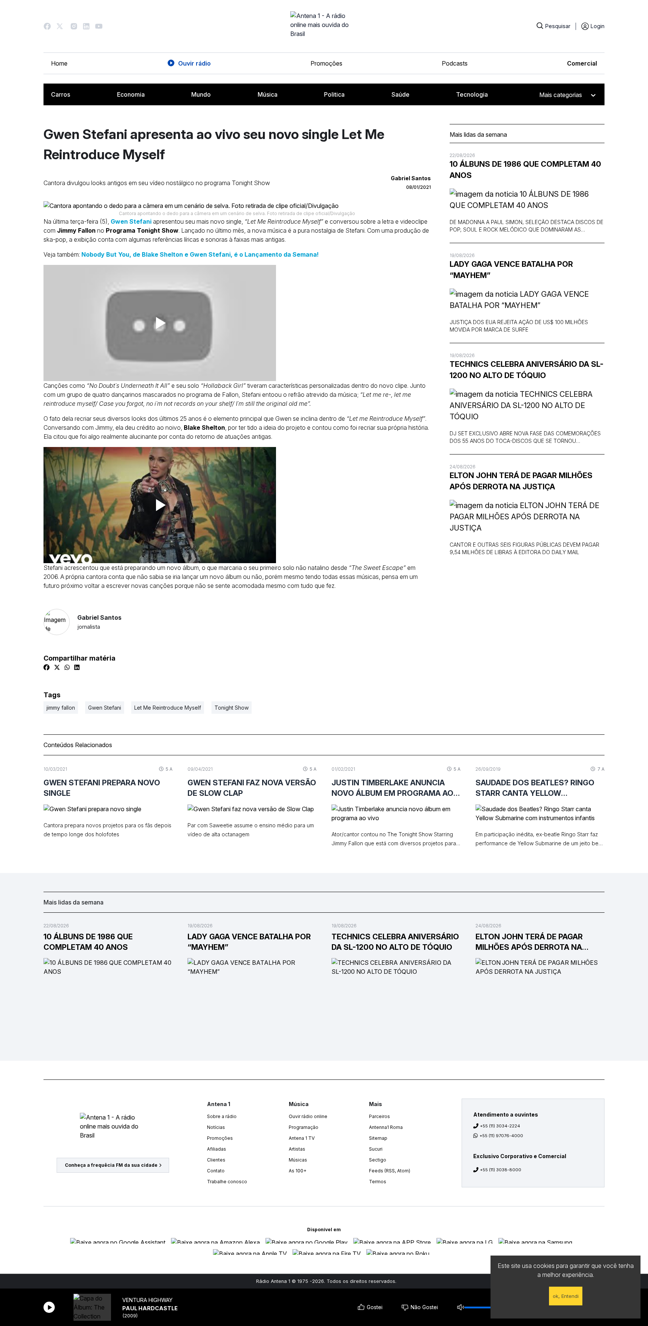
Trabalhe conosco (227, 1181)
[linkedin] (77, 667)
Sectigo (377, 1160)
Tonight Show (231, 707)
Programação (303, 1127)
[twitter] (57, 667)
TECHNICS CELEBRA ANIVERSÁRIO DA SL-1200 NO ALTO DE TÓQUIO (526, 370)
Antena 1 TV (302, 1138)
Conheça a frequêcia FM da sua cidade (111, 1165)
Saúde (401, 94)
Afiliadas (216, 1149)
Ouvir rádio (194, 63)
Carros (60, 94)
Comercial (582, 63)
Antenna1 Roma (386, 1127)
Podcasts (455, 63)
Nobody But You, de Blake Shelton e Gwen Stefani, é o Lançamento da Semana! (200, 254)
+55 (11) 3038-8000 (500, 1169)
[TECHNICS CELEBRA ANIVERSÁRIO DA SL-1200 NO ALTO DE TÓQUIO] (527, 405)
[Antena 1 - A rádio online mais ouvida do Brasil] (324, 26)
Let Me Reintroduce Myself (167, 707)
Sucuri (375, 1149)
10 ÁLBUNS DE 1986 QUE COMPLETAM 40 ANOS (525, 170)
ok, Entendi (566, 1296)
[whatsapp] (67, 667)
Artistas (297, 1149)
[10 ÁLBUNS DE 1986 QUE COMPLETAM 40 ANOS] (527, 199)
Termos (377, 1181)
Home (59, 63)
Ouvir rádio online (308, 1116)
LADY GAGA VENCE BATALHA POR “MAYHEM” (511, 270)
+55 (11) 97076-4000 (501, 1135)
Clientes (216, 1160)
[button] (47, 26)
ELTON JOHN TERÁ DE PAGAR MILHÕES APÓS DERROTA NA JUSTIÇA (521, 481)
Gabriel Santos (99, 622)
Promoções (326, 63)
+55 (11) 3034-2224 (500, 1126)
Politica (334, 94)
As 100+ (297, 1171)
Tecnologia (472, 94)
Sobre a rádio (222, 1116)
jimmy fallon (60, 707)
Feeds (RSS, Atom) (389, 1171)
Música (268, 94)
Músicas (298, 1160)
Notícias (216, 1127)
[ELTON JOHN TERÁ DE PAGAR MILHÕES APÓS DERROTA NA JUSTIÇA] (527, 517)
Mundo (201, 94)
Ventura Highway (147, 1300)
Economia (131, 94)
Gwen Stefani (131, 221)
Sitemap (378, 1138)
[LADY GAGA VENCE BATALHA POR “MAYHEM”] (527, 300)
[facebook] (47, 667)
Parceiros (379, 1116)
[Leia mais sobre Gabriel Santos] (57, 622)
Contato (216, 1171)
